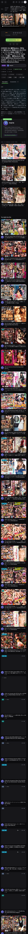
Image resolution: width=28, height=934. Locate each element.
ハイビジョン (20, 74)
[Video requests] (13, 2)
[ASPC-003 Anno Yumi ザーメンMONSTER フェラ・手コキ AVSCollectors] (13, 512)
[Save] (17, 44)
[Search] (5, 2)
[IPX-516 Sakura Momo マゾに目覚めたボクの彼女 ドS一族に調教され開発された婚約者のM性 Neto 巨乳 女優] (13, 338)
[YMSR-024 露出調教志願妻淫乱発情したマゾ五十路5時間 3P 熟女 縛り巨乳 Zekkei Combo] (13, 730)
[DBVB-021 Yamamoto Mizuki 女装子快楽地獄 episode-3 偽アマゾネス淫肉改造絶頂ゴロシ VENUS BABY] (13, 251)
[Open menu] (2, 2)
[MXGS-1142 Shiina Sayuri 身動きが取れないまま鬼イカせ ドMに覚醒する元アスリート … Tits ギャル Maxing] (13, 665)
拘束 (16, 77)
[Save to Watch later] (24, 221)
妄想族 (10, 77)
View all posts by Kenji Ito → (10, 135)
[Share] (10, 44)
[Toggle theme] (19, 2)
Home (2, 9)
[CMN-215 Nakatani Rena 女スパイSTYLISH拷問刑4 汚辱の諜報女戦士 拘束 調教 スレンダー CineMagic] (13, 643)
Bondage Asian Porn (6, 9)
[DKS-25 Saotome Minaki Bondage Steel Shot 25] (13, 360)
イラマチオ (12, 74)
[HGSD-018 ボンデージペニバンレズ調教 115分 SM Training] (13, 795)
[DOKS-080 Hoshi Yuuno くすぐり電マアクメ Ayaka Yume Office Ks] (13, 817)
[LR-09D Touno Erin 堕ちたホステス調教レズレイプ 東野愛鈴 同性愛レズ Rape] (13, 294)
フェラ (4, 77)
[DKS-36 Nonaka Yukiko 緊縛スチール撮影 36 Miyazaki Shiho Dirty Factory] (13, 316)
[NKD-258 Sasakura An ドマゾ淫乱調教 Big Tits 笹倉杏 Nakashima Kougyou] (13, 904)
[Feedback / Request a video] (16, 2)
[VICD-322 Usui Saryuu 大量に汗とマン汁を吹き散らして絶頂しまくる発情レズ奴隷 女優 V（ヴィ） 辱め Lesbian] (13, 882)
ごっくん (4, 74)
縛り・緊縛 (22, 77)
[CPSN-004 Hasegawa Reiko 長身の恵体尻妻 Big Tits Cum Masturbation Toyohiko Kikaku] (13, 773)
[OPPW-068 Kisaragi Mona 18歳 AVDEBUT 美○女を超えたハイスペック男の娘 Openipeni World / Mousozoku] (13, 469)
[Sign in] (25, 2)
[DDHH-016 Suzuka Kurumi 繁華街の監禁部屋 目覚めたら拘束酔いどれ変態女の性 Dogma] (13, 839)
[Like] (13, 44)
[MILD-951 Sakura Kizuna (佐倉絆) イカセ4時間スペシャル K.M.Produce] (13, 556)
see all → (24, 142)
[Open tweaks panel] (22, 2)
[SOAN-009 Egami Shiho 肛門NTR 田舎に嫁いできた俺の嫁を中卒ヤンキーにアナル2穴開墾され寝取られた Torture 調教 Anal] (13, 229)
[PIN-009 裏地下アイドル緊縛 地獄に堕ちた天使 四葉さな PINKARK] (13, 708)
